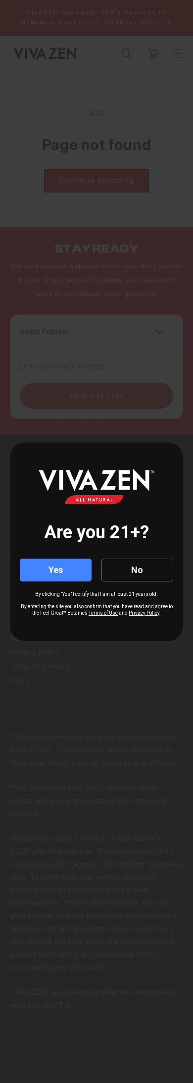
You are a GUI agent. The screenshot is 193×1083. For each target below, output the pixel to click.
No (137, 570)
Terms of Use (103, 613)
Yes (55, 570)
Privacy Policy (144, 613)
